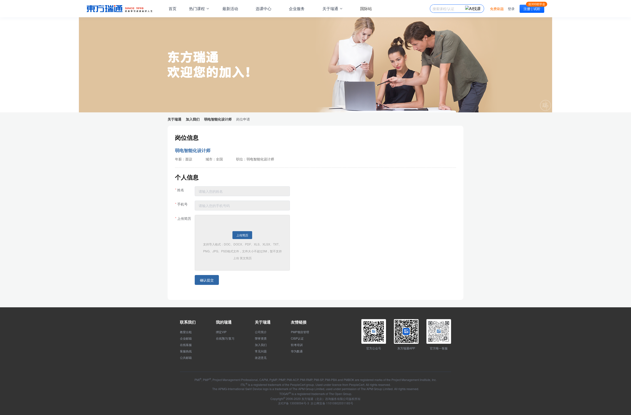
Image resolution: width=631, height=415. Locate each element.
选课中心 (263, 8)
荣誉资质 (261, 338)
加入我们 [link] (193, 119)
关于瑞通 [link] (174, 119)
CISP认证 (297, 338)
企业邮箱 (186, 338)
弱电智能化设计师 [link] (218, 119)
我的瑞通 (224, 322)
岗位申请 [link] (243, 119)
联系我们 (188, 322)
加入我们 (261, 345)
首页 (172, 8)
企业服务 (297, 8)
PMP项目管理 (300, 332)
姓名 (180, 189)
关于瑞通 (263, 322)
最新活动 (230, 8)
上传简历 (184, 218)
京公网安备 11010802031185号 (331, 403)
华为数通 (297, 351)
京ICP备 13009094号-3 (293, 403)
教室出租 (186, 332)
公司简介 (261, 332)
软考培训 (297, 345)
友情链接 (299, 322)
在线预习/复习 (225, 338)
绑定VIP (221, 332)
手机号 (182, 204)
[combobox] (449, 9)
